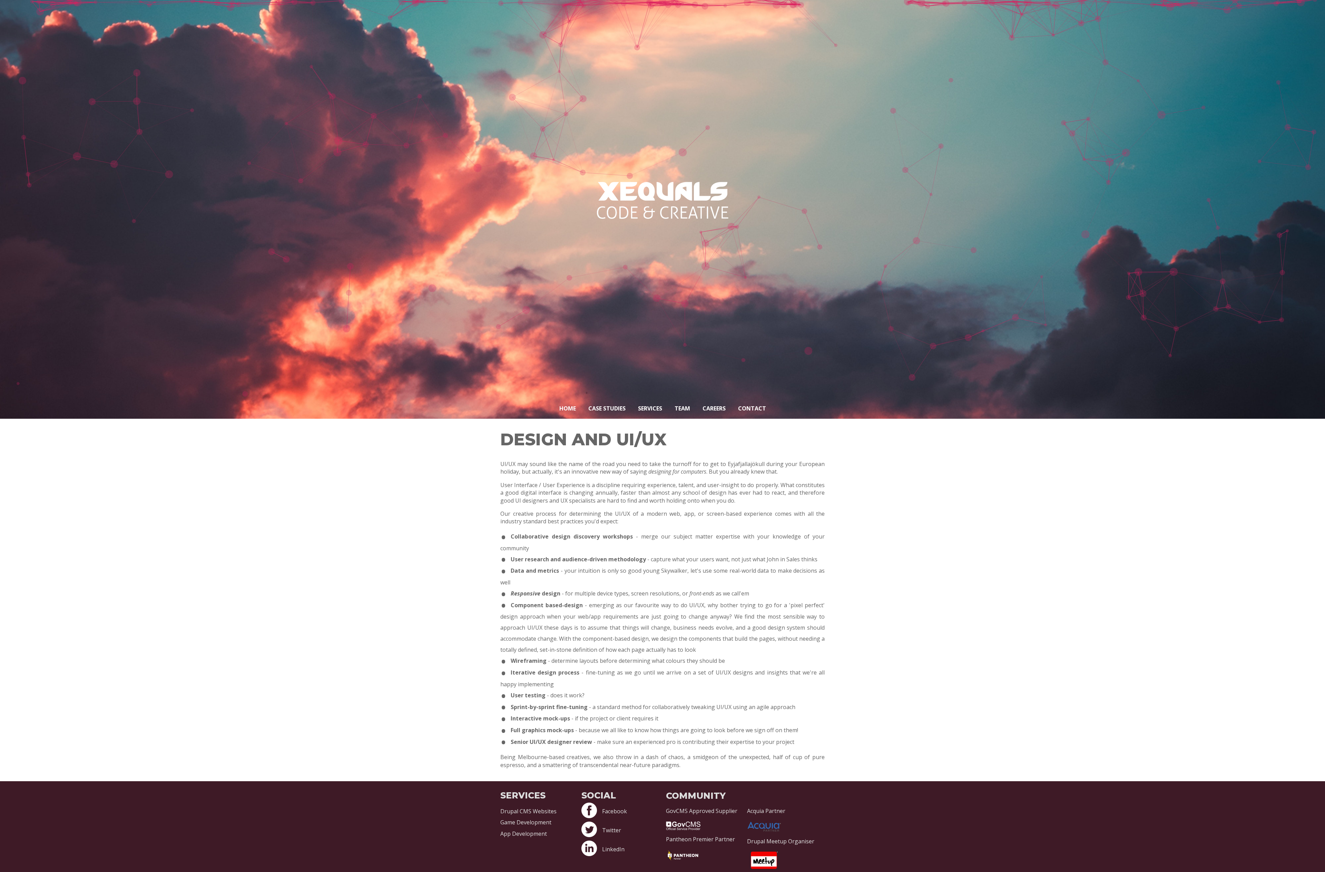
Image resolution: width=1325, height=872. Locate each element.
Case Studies (607, 408)
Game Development (525, 822)
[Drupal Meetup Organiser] (786, 859)
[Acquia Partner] (786, 825)
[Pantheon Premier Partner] (705, 854)
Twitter (611, 830)
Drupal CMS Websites (528, 811)
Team (682, 408)
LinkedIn (613, 849)
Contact (752, 408)
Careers (714, 408)
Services (650, 408)
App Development (523, 833)
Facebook (614, 811)
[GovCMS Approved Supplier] (705, 824)
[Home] (662, 217)
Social (598, 795)
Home (567, 408)
